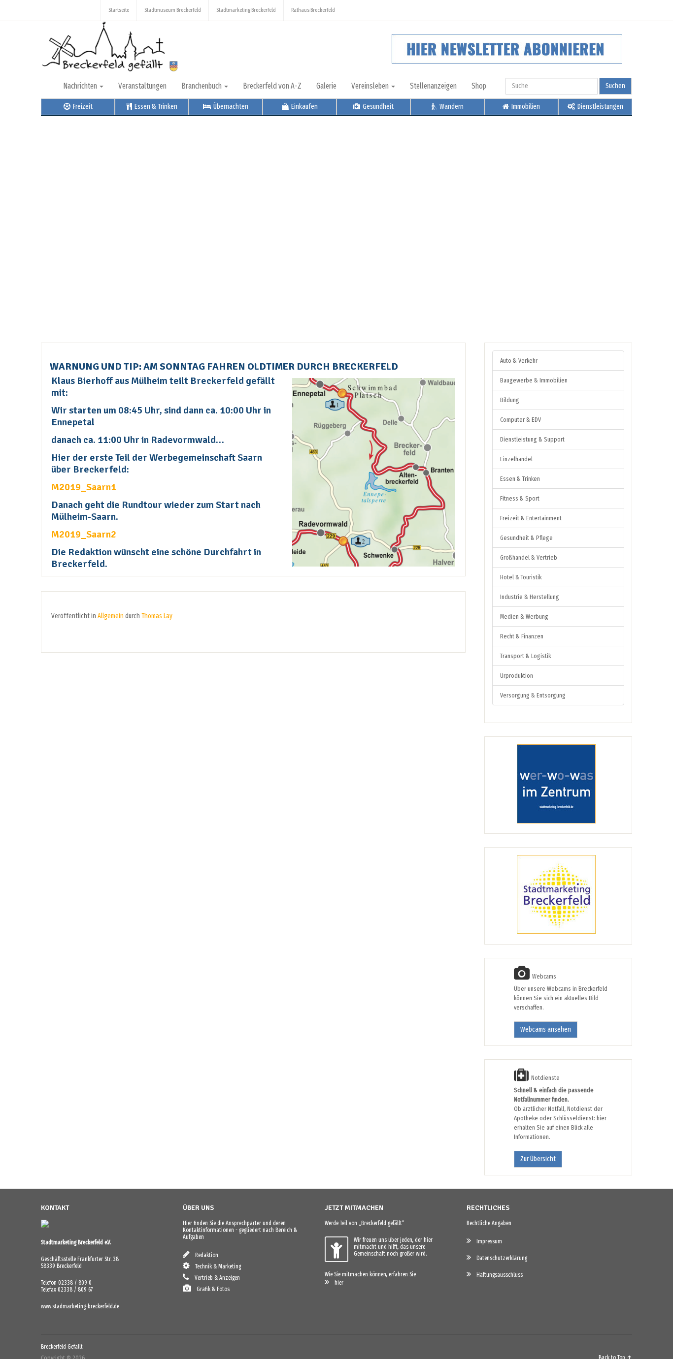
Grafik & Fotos (211, 1289)
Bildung (509, 400)
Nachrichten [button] (81, 86)
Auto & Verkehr (519, 360)
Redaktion (204, 1255)
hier (336, 1282)
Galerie (326, 86)
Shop (478, 86)
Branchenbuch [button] (202, 86)
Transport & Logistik (525, 656)
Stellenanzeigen (433, 86)
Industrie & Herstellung (529, 596)
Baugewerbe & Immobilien (534, 380)
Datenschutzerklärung (499, 1258)
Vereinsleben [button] (370, 86)
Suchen (615, 86)
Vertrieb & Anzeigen (215, 1277)
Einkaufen (304, 106)
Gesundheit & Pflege (526, 537)
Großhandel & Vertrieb (528, 557)
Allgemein (111, 616)
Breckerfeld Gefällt (62, 1346)
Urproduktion (516, 675)
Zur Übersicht (538, 1159)
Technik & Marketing (216, 1266)
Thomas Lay (156, 616)
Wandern (451, 106)
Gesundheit (377, 106)
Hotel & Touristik (520, 577)
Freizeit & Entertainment (531, 518)
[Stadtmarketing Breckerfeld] (544, 932)
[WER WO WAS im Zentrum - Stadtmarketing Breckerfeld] (544, 821)
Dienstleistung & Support (532, 439)
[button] (56, 222)
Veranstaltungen (142, 86)
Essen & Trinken (155, 106)
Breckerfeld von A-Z (272, 86)
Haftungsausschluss (497, 1274)
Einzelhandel (516, 459)
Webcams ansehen (545, 1029)
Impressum (487, 1241)
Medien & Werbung (524, 616)
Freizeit (82, 106)
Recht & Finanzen (521, 636)
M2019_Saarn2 (83, 534)
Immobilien (525, 106)
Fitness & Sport (519, 498)
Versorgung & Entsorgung (533, 695)
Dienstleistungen (599, 106)
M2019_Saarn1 (83, 487)
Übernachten (230, 106)
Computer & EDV (520, 419)
